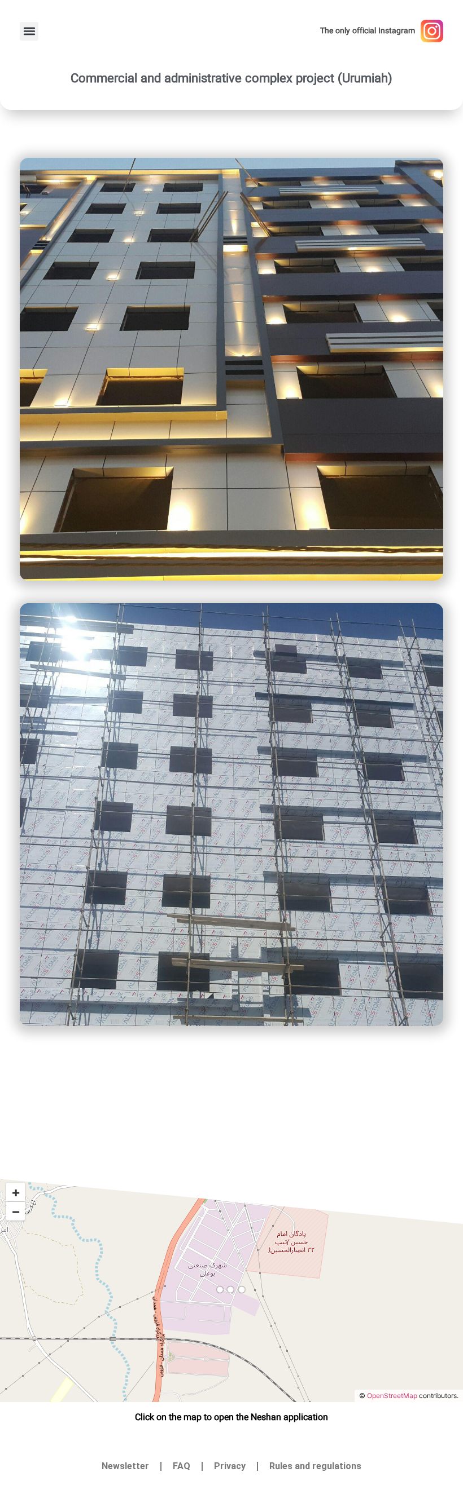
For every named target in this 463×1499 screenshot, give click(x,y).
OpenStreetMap (392, 1395)
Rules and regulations (315, 1466)
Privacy (230, 1466)
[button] (29, 31)
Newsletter (125, 1466)
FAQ (181, 1466)
